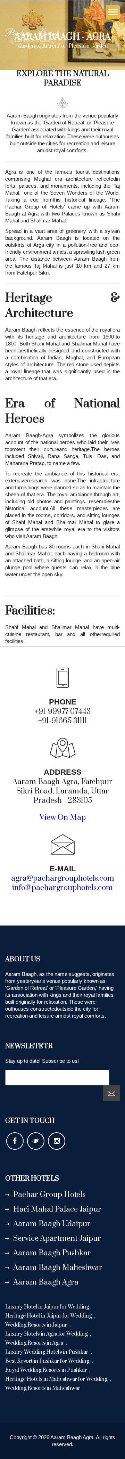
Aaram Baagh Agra (45, 1282)
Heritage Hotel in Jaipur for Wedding (49, 1316)
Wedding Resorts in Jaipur (36, 1325)
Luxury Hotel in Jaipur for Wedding (47, 1307)
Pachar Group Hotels (49, 1194)
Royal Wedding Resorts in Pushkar (46, 1370)
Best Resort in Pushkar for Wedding (47, 1361)
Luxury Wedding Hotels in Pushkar (47, 1352)
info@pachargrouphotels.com (62, 887)
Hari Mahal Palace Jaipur (57, 1209)
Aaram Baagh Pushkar (52, 1253)
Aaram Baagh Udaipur (52, 1224)
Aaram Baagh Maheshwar (57, 1267)
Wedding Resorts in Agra (34, 1343)
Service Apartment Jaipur (57, 1238)
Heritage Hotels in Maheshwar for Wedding (56, 1379)
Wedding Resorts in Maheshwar (42, 1388)
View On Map (63, 817)
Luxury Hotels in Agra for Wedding (47, 1334)
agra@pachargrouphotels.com (62, 878)
